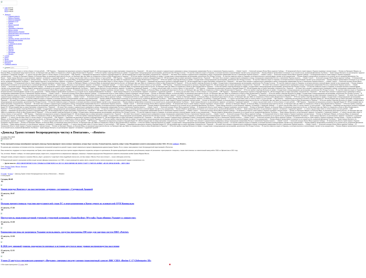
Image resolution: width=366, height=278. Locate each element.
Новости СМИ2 (6, 168)
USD (6, 8)
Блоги (6, 57)
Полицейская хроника (15, 40)
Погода (10, 47)
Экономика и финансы (15, 28)
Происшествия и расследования (18, 33)
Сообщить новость (11, 64)
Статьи (7, 56)
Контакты (8, 62)
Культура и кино (13, 35)
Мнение (11, 49)
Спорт (10, 37)
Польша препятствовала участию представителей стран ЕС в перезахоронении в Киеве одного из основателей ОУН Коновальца (67, 203)
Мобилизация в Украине (16, 31)
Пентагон (24, 166)
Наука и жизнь (13, 30)
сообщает (176, 144)
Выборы (11, 26)
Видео (7, 59)
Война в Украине (14, 18)
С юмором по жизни (15, 44)
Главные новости (14, 16)
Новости (8, 14)
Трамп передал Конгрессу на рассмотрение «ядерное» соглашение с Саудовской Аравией (47, 189)
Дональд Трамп (10, 166)
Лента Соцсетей (13, 25)
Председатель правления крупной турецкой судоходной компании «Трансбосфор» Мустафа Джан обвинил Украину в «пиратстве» (68, 217)
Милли (17, 166)
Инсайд (10, 54)
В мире (10, 23)
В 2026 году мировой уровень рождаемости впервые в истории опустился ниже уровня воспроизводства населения (60, 246)
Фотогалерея (9, 61)
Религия (11, 42)
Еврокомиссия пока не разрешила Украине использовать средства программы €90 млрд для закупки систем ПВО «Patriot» (65, 232)
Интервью (11, 52)
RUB (6, 11)
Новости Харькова (14, 19)
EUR (6, 9)
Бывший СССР (13, 21)
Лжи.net (11, 50)
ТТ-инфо (21, 264)
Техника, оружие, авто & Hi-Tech (19, 38)
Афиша (10, 45)
